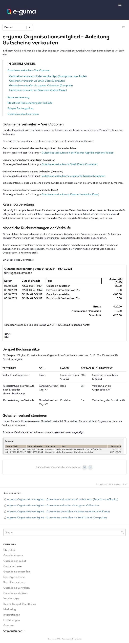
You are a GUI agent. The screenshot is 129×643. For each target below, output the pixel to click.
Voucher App (11, 598)
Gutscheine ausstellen (16, 571)
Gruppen (8, 625)
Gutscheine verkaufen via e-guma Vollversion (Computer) (41, 85)
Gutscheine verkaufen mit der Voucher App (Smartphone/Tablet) (78, 152)
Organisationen (13, 630)
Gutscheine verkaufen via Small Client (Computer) (37, 80)
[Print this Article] (123, 27)
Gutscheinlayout (13, 555)
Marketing (9, 609)
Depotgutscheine (14, 577)
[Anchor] (66, 124)
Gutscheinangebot (14, 560)
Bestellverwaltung (14, 582)
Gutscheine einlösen (15, 593)
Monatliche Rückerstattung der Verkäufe (30, 102)
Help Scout (76, 639)
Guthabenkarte (12, 566)
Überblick (9, 550)
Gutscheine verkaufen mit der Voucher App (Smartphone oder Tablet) (48, 76)
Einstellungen (11, 620)
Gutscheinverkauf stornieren (23, 113)
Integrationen (11, 614)
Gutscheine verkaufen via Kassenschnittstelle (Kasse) (38, 90)
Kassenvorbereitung (18, 97)
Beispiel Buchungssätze (20, 108)
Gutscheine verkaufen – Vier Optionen (29, 70)
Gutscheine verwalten (16, 587)
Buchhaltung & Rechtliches (19, 603)
